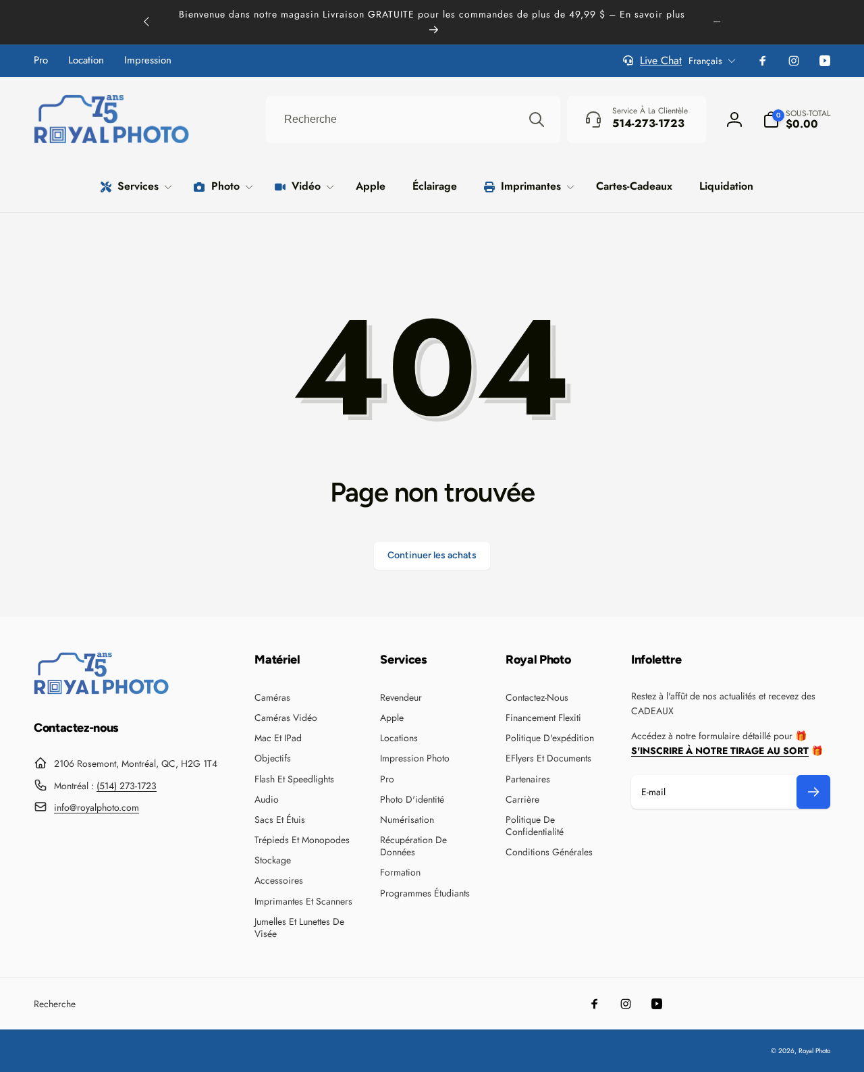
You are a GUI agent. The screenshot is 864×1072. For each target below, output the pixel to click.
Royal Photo (814, 1051)
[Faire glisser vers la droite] (717, 21)
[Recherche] (536, 119)
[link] (41, 60)
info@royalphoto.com (96, 807)
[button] (796, 119)
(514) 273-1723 (127, 786)
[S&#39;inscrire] (813, 792)
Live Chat (661, 60)
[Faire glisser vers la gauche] (147, 21)
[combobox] (413, 119)
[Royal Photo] (101, 691)
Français (705, 61)
